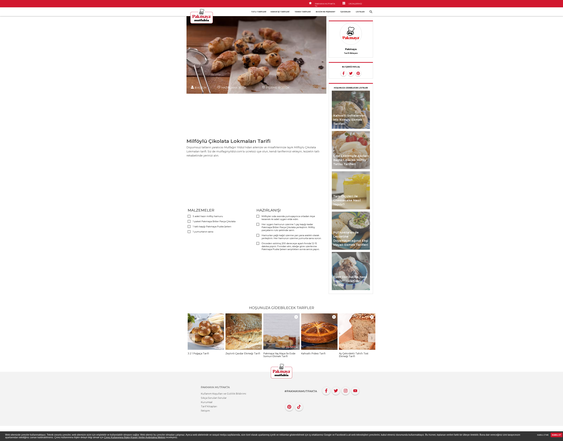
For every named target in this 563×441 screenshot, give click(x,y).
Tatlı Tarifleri (258, 12)
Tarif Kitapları (209, 406)
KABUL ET (556, 435)
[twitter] (351, 73)
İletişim (205, 410)
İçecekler (345, 12)
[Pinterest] (289, 406)
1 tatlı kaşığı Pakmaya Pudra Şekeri (212, 226)
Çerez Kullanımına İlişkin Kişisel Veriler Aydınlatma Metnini (134, 437)
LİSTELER (360, 12)
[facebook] (343, 73)
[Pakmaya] (281, 371)
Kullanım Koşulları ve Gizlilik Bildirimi (223, 393)
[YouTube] (355, 390)
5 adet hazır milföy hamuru (208, 216)
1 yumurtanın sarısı (203, 231)
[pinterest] (358, 73)
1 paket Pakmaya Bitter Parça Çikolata (214, 221)
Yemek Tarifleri (303, 12)
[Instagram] (345, 390)
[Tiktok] (299, 406)
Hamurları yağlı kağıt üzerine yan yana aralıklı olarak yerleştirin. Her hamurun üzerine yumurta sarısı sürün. (291, 237)
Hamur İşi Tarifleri (280, 12)
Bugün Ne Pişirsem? (325, 12)
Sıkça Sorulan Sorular (214, 398)
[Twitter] (336, 390)
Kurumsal (206, 402)
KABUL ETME (543, 435)
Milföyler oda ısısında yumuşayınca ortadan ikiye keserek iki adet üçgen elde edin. (288, 218)
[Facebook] (326, 390)
